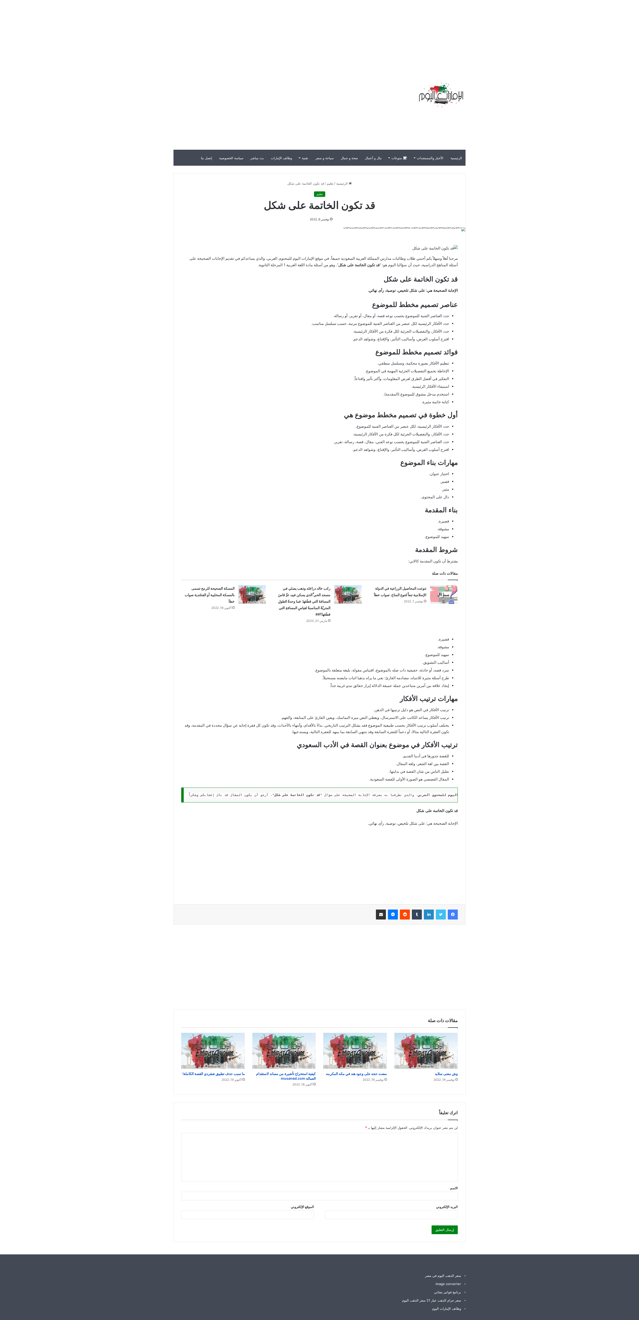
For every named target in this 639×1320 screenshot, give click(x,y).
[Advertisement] (549, 35)
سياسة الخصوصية (231, 158)
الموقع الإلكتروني (302, 1207)
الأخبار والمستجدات (430, 158)
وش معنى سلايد (446, 1073)
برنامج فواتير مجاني (447, 1292)
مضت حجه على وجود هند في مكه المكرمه (356, 1073)
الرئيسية (456, 158)
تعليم (330, 183)
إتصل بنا (206, 158)
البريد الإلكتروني (447, 1207)
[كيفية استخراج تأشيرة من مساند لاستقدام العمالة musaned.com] (284, 1051)
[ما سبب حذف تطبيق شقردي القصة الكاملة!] (213, 1051)
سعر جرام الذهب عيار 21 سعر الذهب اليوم (431, 1300)
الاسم (454, 1188)
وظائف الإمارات (281, 158)
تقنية (305, 158)
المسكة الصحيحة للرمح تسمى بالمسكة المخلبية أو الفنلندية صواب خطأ (210, 594)
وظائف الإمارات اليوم (446, 1309)
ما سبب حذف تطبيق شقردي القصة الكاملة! (213, 1073)
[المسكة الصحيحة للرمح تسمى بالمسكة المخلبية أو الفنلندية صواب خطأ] (252, 594)
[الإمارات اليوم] (441, 94)
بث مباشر (257, 158)
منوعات (397, 158)
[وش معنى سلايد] (426, 1051)
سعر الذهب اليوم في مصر (443, 1276)
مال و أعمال (373, 158)
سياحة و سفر (325, 158)
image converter (448, 1284)
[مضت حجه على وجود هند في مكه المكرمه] (355, 1051)
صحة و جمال (349, 158)
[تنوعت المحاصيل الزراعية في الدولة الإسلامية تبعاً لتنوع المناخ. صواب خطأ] (444, 594)
